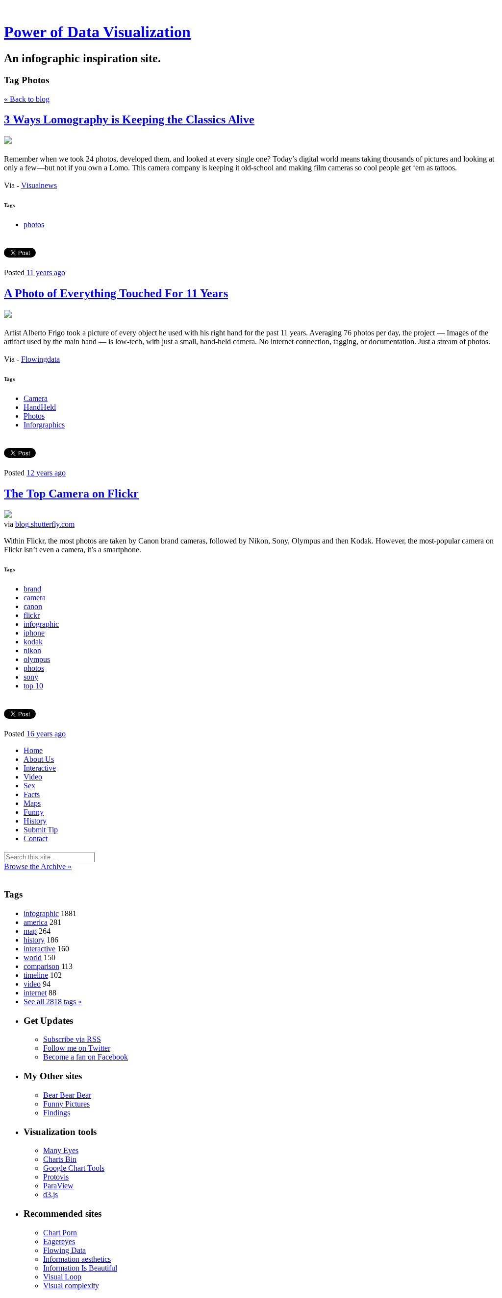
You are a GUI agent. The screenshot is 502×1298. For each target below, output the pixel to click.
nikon (32, 650)
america (36, 922)
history (34, 940)
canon (33, 606)
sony (31, 677)
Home (33, 750)
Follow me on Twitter (76, 1048)
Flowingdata (40, 359)
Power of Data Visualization (97, 32)
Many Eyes (60, 1150)
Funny (34, 812)
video (32, 984)
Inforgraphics (44, 425)
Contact (36, 838)
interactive (39, 948)
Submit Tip (41, 830)
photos (34, 224)
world (33, 957)
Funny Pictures (66, 1104)
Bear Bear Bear (67, 1095)
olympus (37, 659)
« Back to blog (27, 99)
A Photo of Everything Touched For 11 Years (116, 293)
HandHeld (40, 407)
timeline (36, 975)
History (35, 821)
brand (32, 589)
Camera (36, 398)
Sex (29, 785)
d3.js (50, 1194)
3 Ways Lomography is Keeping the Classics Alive (129, 119)
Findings (56, 1113)
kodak (33, 641)
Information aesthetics (77, 1259)
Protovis (56, 1177)
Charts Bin (59, 1159)
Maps (32, 803)
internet (35, 993)
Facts (32, 794)
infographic (41, 624)
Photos (34, 416)
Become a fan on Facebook (85, 1057)
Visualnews (39, 185)
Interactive (40, 768)
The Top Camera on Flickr (71, 493)
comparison (41, 966)
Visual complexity (71, 1285)
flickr (32, 615)
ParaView (58, 1185)
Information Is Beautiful (80, 1268)
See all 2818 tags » (53, 1001)
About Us (39, 759)
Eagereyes (59, 1241)
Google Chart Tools (73, 1168)
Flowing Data (64, 1250)
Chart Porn (60, 1232)
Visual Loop (62, 1277)
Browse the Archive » (38, 866)
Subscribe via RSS (72, 1039)
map (30, 931)
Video (33, 777)
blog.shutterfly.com (45, 524)
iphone (34, 633)
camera (35, 597)
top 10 (33, 686)
